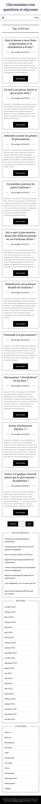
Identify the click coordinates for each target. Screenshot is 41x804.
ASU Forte (8, 748)
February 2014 (10, 643)
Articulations (9, 743)
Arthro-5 (7, 732)
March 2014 (9, 637)
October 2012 (9, 719)
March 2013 (9, 694)
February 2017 (10, 612)
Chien (6, 753)
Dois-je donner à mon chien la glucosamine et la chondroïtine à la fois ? (20, 44)
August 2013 (9, 668)
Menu (36, 17)
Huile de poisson (10, 778)
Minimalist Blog (18, 801)
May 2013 (8, 683)
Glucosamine (9, 773)
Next (29, 524)
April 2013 (8, 689)
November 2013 (10, 653)
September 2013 (10, 663)
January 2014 (9, 648)
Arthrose (7, 737)
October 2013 (9, 658)
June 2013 (8, 678)
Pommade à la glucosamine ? (20, 334)
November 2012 (10, 714)
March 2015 (9, 617)
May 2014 (8, 627)
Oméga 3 (7, 788)
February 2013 (10, 699)
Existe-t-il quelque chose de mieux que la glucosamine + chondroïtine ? (20, 477)
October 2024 (9, 607)
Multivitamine (9, 783)
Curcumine (8, 763)
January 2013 (9, 704)
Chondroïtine (9, 758)
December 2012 (10, 709)
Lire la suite (20, 79)
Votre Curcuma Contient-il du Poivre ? (18, 554)
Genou (6, 768)
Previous (13, 524)
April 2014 (8, 632)
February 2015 (10, 622)
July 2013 (8, 673)
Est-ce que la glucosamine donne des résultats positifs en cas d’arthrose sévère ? (20, 236)
